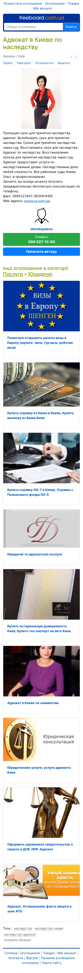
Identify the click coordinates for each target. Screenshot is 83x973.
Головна (10, 953)
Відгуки (32, 958)
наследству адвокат (20, 934)
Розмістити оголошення (23, 3)
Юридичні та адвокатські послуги (34, 554)
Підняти (8, 62)
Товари (73, 3)
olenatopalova (41, 229)
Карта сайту (51, 963)
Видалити (64, 62)
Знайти (71, 27)
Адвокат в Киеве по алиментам (32, 703)
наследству (23, 928)
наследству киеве (49, 928)
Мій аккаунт (42, 8)
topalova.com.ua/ (37, 201)
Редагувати (24, 62)
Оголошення (55, 3)
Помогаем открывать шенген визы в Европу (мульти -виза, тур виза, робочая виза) (40, 343)
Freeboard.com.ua (41, 18)
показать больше (17, 940)
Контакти (15, 958)
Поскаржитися (44, 62)
